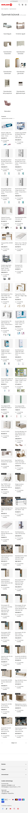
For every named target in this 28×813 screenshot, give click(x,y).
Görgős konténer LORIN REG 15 (19, 485)
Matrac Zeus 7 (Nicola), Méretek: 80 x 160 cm (21, 243)
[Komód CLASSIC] (7, 424)
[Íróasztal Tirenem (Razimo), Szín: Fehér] (7, 210)
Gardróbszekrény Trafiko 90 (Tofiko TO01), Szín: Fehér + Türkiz (20, 352)
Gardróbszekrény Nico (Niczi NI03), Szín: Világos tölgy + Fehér (6, 295)
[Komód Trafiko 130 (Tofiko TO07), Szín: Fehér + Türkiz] (21, 314)
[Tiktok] (6, 808)
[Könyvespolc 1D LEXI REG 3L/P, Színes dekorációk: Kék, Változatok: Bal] (21, 573)
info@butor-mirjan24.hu (7, 793)
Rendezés (3, 116)
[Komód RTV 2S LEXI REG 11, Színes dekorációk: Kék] (7, 721)
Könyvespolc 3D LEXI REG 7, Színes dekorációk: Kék (20, 634)
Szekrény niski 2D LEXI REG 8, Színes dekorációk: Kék (6, 658)
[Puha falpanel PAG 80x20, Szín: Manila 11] (21, 399)
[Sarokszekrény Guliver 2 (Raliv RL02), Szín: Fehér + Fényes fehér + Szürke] (21, 182)
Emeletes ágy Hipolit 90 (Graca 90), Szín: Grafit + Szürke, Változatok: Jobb (6, 268)
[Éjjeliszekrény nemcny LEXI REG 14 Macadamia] (21, 697)
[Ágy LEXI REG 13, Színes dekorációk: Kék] (21, 673)
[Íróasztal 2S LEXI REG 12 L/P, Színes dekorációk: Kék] (7, 697)
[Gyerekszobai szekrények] (7, 63)
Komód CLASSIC (5, 431)
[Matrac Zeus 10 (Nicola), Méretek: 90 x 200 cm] (7, 525)
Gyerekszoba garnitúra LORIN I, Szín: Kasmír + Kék (7, 509)
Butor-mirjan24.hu (4, 8)
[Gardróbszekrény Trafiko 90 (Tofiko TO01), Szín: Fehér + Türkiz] (21, 343)
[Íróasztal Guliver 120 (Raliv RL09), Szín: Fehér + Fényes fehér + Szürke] (7, 314)
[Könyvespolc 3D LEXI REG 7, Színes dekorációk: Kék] (21, 625)
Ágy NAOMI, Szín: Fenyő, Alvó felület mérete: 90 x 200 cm (20, 462)
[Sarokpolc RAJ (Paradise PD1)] (21, 258)
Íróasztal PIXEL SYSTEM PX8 (7, 243)
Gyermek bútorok (13, 8)
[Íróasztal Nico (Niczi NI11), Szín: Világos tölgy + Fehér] (21, 287)
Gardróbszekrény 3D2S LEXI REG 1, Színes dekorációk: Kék (21, 557)
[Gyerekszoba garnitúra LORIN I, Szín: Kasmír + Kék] (7, 501)
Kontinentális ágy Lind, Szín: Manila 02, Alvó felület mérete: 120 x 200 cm (20, 434)
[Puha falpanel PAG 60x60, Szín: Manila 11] (7, 399)
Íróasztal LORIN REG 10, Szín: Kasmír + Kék (21, 508)
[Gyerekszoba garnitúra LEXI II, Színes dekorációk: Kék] (21, 721)
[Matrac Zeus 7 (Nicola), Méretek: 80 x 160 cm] (21, 236)
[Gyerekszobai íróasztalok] (7, 44)
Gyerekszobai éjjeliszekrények (20, 92)
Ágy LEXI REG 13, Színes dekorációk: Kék (21, 681)
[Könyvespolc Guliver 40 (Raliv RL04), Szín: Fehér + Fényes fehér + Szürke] (7, 182)
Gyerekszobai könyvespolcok (7, 92)
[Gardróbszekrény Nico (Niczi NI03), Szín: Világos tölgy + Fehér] (7, 287)
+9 (11, 416)
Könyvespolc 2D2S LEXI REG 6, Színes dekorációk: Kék (6, 634)
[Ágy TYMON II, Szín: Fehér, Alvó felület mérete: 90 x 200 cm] (7, 477)
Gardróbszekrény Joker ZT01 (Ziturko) (20, 532)
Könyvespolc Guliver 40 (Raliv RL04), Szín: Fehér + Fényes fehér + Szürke (7, 191)
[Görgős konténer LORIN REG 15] (21, 477)
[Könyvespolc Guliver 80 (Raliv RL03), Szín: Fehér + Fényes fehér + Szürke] (7, 153)
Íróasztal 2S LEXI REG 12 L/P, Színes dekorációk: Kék (6, 705)
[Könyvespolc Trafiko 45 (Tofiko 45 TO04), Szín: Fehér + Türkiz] (7, 372)
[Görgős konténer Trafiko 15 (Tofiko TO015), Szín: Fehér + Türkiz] (7, 343)
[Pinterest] (18, 808)
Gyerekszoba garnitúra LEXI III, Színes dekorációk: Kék (7, 557)
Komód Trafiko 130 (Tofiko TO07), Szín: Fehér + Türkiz (20, 323)
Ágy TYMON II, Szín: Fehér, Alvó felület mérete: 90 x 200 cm (6, 485)
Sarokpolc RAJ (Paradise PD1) (18, 266)
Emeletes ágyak (20, 34)
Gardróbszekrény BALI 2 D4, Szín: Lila (20, 218)
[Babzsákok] (7, 103)
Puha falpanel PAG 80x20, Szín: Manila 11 (20, 406)
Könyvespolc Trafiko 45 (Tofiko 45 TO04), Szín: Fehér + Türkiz (7, 380)
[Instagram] (14, 808)
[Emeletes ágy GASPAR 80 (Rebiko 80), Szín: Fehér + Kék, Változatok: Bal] (21, 126)
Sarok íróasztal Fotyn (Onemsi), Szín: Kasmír (6, 461)
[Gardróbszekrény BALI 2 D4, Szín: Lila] (21, 210)
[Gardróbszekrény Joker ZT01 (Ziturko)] (21, 525)
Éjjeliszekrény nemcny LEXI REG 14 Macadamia (21, 705)
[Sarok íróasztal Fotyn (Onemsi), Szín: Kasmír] (7, 453)
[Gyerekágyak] (7, 26)
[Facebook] (2, 808)
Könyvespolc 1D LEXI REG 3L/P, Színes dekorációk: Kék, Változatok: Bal (20, 582)
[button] (22, 4)
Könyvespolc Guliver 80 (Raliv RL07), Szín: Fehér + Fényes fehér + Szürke (21, 162)
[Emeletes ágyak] (21, 26)
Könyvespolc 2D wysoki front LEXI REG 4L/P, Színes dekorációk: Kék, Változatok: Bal (6, 608)
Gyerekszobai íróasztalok (7, 52)
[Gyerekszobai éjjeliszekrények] (21, 83)
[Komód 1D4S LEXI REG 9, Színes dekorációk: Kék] (7, 673)
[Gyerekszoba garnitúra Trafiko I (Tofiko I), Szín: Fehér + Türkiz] (21, 372)
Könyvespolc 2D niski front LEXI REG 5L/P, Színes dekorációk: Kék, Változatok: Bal (21, 608)
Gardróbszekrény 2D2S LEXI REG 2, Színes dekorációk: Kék (7, 581)
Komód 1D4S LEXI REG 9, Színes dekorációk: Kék (6, 681)
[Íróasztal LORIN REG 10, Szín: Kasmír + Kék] (21, 501)
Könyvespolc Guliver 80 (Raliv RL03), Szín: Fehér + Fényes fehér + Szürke (7, 162)
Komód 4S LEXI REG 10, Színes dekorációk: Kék (21, 657)
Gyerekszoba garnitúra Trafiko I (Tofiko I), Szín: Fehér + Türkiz (21, 380)
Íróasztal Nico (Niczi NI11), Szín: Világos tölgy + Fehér (21, 295)
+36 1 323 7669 (5, 792)
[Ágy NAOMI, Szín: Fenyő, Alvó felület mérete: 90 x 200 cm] (21, 453)
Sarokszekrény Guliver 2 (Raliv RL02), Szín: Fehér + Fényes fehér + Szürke (21, 191)
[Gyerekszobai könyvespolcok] (7, 83)
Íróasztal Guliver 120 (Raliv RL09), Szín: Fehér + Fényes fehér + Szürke (7, 323)
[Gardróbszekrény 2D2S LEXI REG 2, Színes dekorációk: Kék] (7, 573)
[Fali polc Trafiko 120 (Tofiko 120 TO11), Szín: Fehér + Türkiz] (7, 126)
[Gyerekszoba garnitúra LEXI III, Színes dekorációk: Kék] (7, 549)
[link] (5, 743)
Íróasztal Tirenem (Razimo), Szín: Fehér (6, 218)
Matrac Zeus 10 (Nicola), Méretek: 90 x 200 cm (7, 533)
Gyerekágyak (7, 34)
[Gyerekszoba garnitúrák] (21, 63)
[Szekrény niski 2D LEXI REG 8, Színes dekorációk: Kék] (7, 649)
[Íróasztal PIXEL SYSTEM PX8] (7, 236)
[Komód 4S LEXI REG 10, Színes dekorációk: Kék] (21, 649)
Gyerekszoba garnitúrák (20, 72)
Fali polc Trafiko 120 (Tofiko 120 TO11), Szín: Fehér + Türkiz (6, 134)
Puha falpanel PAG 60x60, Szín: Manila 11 (6, 406)
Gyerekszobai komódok (21, 52)
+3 (10, 227)
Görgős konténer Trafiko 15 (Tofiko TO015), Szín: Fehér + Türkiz (6, 352)
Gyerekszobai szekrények (7, 72)
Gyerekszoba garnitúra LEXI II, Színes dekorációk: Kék (21, 729)
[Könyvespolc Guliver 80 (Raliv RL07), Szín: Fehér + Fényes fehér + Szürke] (21, 153)
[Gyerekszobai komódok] (21, 44)
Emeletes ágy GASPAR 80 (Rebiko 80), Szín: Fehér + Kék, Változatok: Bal (20, 135)
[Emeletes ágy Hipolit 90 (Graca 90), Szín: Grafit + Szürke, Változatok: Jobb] (7, 258)
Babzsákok (7, 111)
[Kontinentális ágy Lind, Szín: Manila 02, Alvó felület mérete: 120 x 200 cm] (21, 424)
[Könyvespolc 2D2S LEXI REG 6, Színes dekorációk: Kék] (7, 625)
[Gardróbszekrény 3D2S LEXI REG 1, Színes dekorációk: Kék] (21, 549)
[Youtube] (10, 808)
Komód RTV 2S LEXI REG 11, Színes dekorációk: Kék (6, 729)
